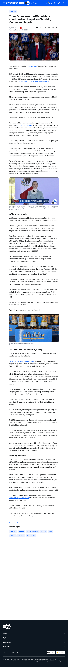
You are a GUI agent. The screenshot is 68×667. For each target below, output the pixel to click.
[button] (4, 3)
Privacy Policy (6, 659)
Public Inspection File (18, 661)
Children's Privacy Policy (27, 659)
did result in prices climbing (19, 498)
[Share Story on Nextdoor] (48, 27)
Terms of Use (52, 659)
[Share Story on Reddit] (44, 27)
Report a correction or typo (16, 523)
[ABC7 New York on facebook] (4, 652)
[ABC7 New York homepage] (18, 3)
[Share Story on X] (40, 27)
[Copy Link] (57, 27)
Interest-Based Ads (7, 661)
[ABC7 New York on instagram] (13, 652)
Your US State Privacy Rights (41, 659)
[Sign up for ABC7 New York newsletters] (17, 652)
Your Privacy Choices (16, 659)
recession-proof (32, 66)
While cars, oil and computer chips (21, 361)
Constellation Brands (24, 125)
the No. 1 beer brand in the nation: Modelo (33, 81)
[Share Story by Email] (53, 27)
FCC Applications (29, 661)
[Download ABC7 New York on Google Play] (60, 652)
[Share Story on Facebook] (36, 27)
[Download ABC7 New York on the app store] (51, 652)
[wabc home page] (7, 626)
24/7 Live (34, 3)
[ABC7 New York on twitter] (9, 652)
